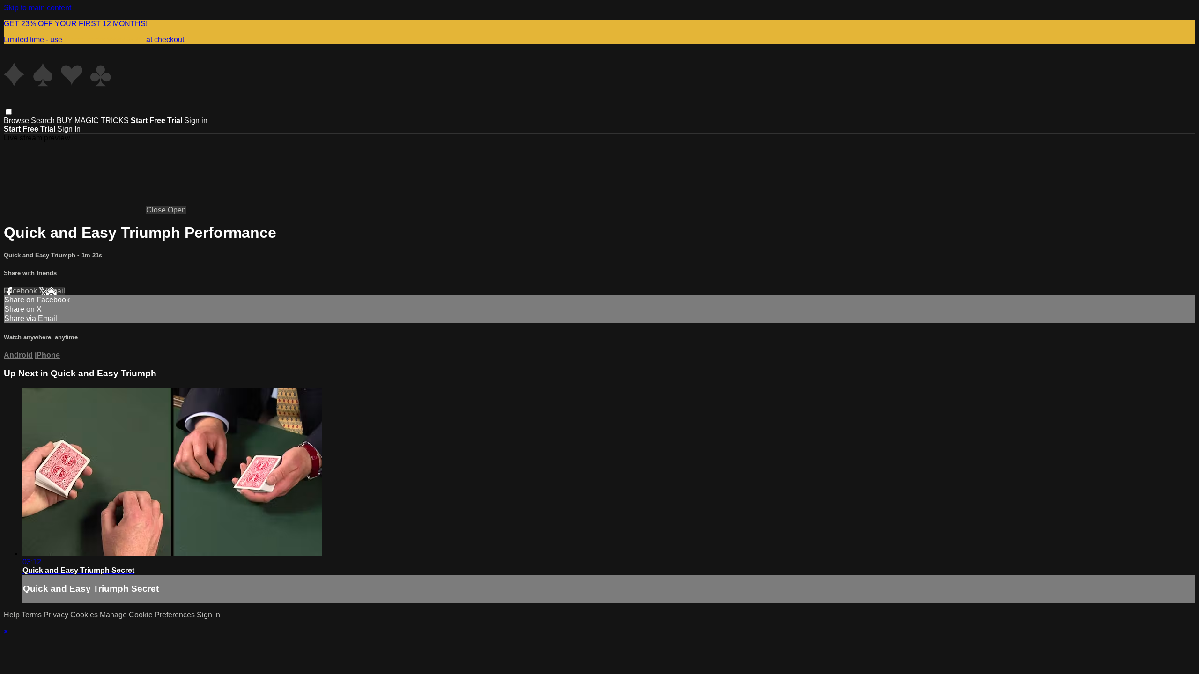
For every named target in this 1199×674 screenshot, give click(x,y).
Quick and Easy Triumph (40, 255)
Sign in (195, 121)
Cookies (85, 615)
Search (44, 121)
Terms (33, 615)
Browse (17, 121)
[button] (9, 112)
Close (157, 210)
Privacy (57, 615)
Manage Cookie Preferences (148, 615)
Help (13, 615)
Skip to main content (37, 8)
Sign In (69, 129)
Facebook (21, 291)
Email (55, 291)
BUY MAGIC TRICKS (93, 121)
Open (177, 210)
